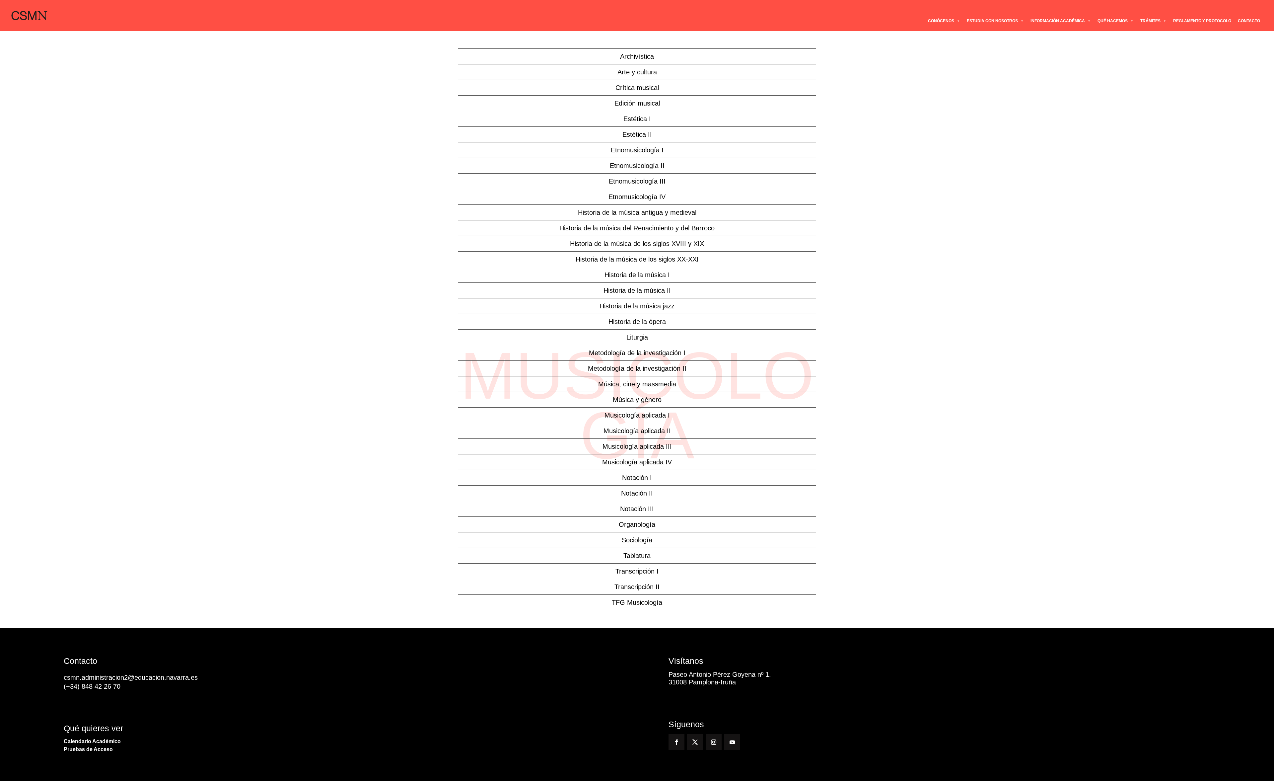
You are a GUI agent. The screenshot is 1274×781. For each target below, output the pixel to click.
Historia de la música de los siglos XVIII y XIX (637, 243)
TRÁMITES (1150, 21)
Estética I (637, 118)
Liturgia (637, 337)
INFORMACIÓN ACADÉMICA (1057, 21)
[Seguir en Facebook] (676, 742)
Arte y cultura (637, 72)
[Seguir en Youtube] (732, 742)
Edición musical (637, 103)
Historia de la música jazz (637, 306)
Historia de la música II (637, 290)
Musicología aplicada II (637, 430)
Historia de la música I (637, 274)
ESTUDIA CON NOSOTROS (992, 21)
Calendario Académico (92, 741)
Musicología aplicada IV (637, 462)
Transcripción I (637, 571)
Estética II (637, 134)
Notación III (637, 508)
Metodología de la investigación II (637, 368)
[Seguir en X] (695, 742)
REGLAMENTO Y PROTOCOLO (1202, 21)
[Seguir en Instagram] (714, 742)
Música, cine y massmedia (637, 384)
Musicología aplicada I (637, 415)
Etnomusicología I (637, 150)
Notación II (637, 493)
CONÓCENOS (941, 21)
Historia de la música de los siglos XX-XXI (637, 259)
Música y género (637, 399)
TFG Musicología (637, 602)
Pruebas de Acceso (88, 749)
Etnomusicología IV (637, 196)
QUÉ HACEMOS (1112, 21)
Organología (637, 524)
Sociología (637, 540)
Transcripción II (637, 586)
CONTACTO (1249, 21)
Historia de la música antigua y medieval (637, 212)
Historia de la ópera (637, 321)
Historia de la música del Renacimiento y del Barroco (637, 228)
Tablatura (637, 555)
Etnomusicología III (637, 181)
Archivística (637, 56)
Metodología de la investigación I (637, 352)
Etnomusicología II (637, 165)
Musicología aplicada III (637, 446)
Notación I (637, 477)
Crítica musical (637, 87)
